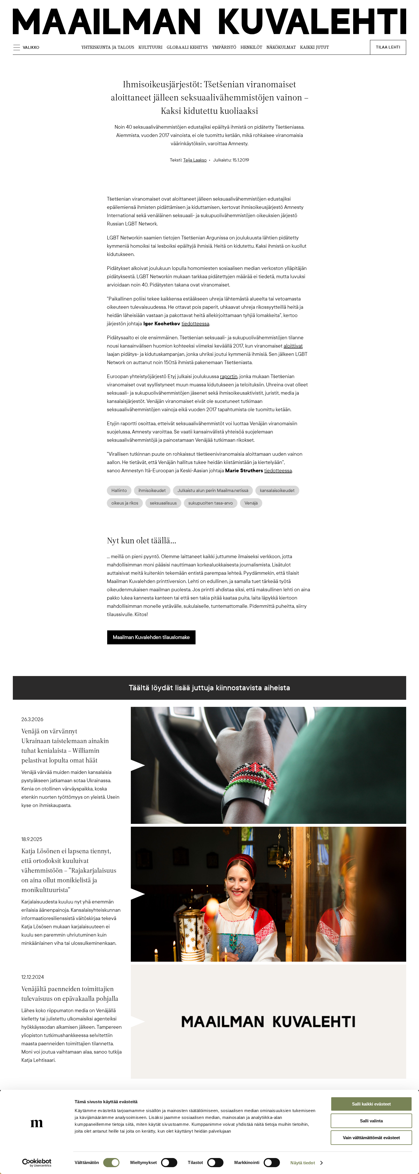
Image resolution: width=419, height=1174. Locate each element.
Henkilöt (251, 47)
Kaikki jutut (314, 47)
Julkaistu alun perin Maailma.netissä (213, 490)
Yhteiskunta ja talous (107, 47)
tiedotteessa (195, 323)
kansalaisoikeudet (277, 490)
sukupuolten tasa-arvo (210, 503)
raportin (228, 376)
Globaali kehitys (187, 47)
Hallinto (119, 490)
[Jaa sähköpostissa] (237, 184)
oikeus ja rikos (124, 503)
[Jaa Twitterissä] (182, 184)
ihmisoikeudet (152, 490)
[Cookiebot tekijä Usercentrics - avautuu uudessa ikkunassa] (37, 1163)
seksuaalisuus (163, 503)
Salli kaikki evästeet (371, 1104)
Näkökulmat (281, 47)
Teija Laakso (195, 160)
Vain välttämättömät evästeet (371, 1137)
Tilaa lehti (388, 47)
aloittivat (293, 345)
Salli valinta (371, 1120)
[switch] (169, 1162)
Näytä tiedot (302, 1162)
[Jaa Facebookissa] (218, 184)
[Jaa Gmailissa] (200, 184)
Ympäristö (224, 47)
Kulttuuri (150, 47)
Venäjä (251, 503)
